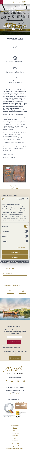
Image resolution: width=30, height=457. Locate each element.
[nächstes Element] (17, 187)
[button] (1, 2)
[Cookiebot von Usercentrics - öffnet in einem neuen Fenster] (18, 199)
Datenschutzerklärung (8, 347)
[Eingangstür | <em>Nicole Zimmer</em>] (14, 173)
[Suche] (19, 2)
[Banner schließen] (27, 198)
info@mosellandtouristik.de (15, 393)
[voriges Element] (12, 187)
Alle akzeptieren (15, 252)
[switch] (26, 231)
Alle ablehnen (15, 257)
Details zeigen (21, 247)
